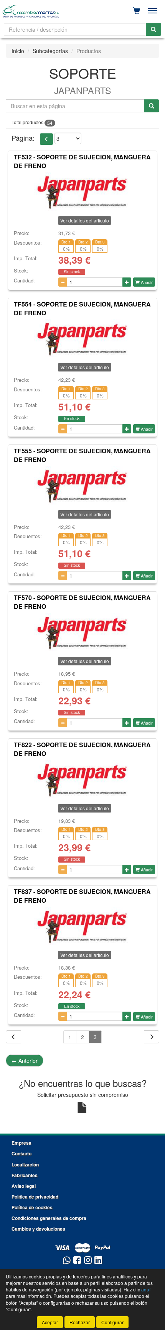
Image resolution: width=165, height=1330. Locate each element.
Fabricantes (25, 1175)
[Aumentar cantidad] (126, 282)
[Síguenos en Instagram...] (88, 1260)
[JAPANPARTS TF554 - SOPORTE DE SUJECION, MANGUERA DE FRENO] (82, 338)
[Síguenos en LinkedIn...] (98, 1260)
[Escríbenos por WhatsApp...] (67, 1260)
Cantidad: (24, 280)
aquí (145, 1289)
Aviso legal (24, 1185)
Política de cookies (32, 1207)
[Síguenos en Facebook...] (77, 1260)
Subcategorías (50, 51)
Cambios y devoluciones (38, 1228)
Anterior (25, 1060)
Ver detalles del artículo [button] (84, 220)
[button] (46, 139)
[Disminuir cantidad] (62, 282)
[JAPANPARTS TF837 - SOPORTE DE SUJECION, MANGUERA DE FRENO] (82, 926)
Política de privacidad (35, 1196)
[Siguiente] (151, 1036)
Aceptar (50, 1322)
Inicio (18, 51)
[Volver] (13, 1036)
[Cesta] (136, 10)
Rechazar (79, 1322)
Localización (25, 1164)
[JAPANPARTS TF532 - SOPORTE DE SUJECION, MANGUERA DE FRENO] (82, 191)
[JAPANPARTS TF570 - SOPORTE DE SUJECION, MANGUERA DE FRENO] (82, 632)
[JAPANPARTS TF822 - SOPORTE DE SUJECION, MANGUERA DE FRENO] (82, 779)
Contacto (21, 1153)
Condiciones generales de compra (49, 1218)
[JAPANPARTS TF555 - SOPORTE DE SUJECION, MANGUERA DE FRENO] (82, 485)
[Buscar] (153, 29)
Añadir (146, 282)
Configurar (112, 1322)
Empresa (21, 1142)
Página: (23, 138)
